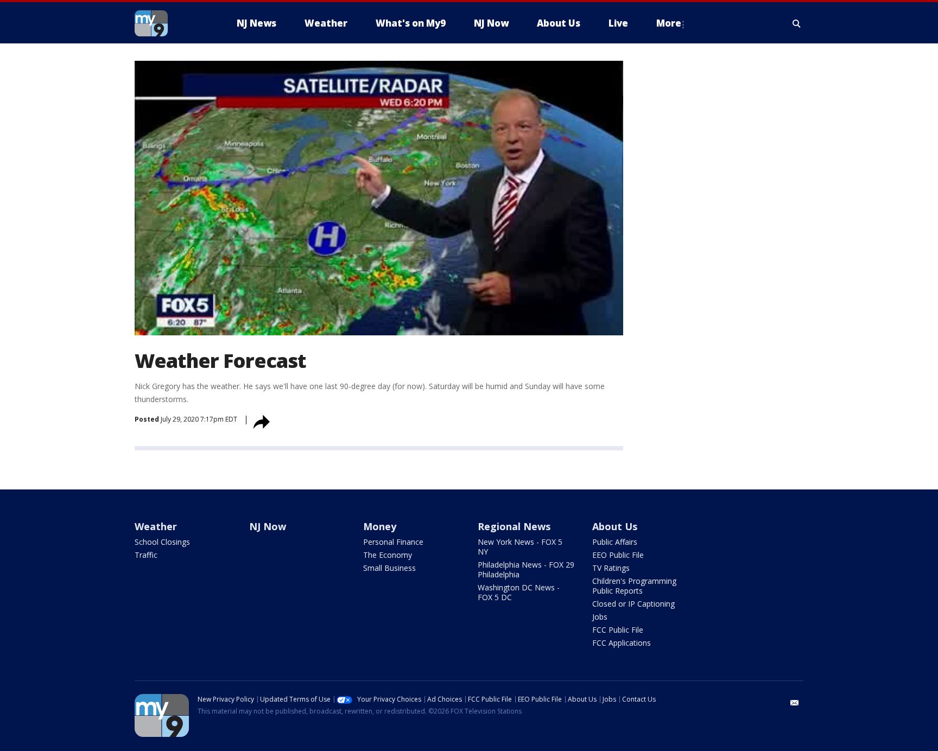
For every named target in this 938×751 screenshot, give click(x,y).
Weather (156, 526)
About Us (614, 526)
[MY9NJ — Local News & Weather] (170, 23)
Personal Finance (393, 542)
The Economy (387, 555)
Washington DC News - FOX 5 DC (519, 592)
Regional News (514, 526)
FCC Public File (617, 630)
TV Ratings (611, 568)
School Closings (162, 542)
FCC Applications (621, 643)
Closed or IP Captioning (633, 604)
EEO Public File (618, 555)
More (668, 23)
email (794, 702)
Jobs (599, 617)
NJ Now (267, 526)
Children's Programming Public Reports (634, 586)
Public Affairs (614, 542)
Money (379, 526)
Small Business (389, 568)
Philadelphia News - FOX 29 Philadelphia (526, 569)
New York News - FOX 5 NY (520, 547)
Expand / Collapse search (796, 23)
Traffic (146, 555)
